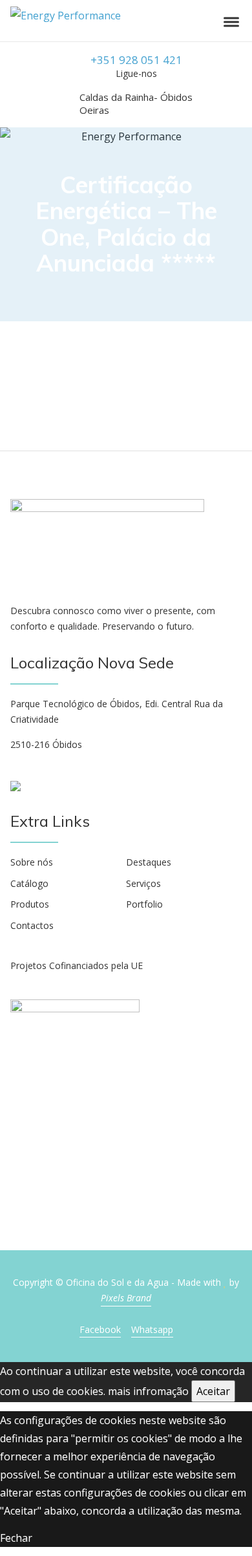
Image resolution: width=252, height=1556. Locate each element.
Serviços (143, 883)
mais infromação (148, 1391)
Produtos (29, 904)
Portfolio (144, 904)
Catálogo (29, 883)
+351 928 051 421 (136, 59)
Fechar (16, 1538)
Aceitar (213, 1391)
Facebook (100, 1329)
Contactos (32, 925)
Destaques (148, 862)
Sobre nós (31, 862)
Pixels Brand (126, 1298)
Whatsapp (152, 1329)
